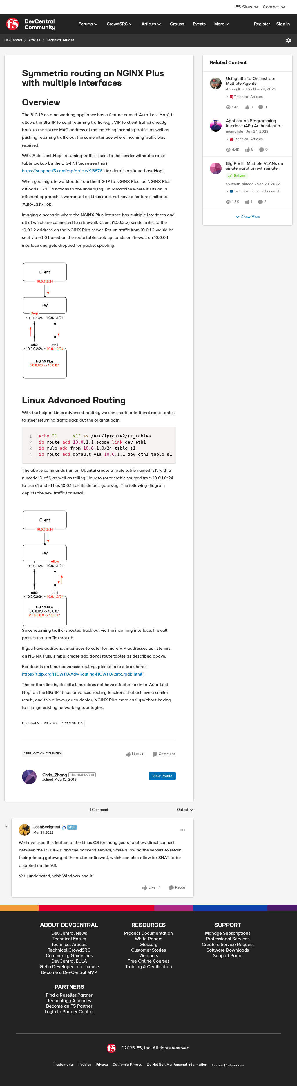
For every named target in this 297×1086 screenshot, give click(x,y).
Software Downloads (228, 950)
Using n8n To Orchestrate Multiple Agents (250, 81)
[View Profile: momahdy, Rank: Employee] (216, 140)
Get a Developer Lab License (69, 967)
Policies (84, 1064)
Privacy (102, 1064)
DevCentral (13, 40)
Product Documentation (148, 933)
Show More (250, 267)
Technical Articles (61, 40)
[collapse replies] (6, 826)
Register (262, 23)
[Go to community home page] (30, 24)
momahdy (234, 146)
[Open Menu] (289, 40)
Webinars (148, 956)
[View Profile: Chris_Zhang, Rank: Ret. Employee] (29, 777)
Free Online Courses (148, 961)
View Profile (162, 776)
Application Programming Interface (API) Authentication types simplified (254, 137)
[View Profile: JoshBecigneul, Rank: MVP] (24, 830)
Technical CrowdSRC (69, 950)
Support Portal (227, 956)
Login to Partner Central (69, 1012)
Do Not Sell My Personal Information (177, 1064)
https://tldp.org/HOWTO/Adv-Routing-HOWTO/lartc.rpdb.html (82, 674)
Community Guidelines (69, 956)
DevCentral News (69, 933)
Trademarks (64, 1064)
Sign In (283, 23)
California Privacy (127, 1064)
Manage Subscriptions (227, 933)
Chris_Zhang (54, 774)
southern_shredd (240, 220)
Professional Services (227, 939)
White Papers (148, 939)
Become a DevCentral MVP (69, 972)
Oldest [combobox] (185, 810)
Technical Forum (69, 939)
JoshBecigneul (46, 827)
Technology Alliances (69, 1001)
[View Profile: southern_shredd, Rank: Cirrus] (216, 204)
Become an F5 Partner (69, 1006)
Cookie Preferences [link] (228, 1065)
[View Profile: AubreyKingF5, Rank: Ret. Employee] (216, 83)
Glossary (148, 945)
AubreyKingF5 (238, 89)
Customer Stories (148, 950)
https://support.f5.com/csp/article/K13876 (62, 170)
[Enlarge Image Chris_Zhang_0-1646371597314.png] (44, 320)
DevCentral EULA (69, 961)
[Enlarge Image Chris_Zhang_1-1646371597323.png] (44, 568)
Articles (34, 40)
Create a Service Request (228, 945)
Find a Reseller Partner (69, 995)
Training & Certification (148, 967)
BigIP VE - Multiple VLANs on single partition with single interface (254, 202)
